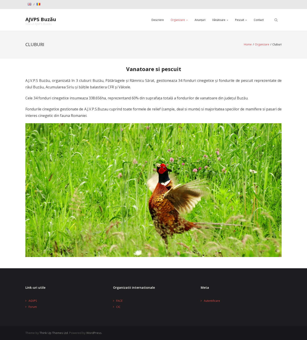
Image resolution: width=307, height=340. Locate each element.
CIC (118, 307)
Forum (33, 307)
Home (248, 44)
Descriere (157, 20)
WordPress (94, 333)
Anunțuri (200, 20)
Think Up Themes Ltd (54, 333)
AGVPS (33, 301)
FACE (119, 301)
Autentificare (212, 301)
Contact (259, 20)
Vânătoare (218, 20)
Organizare (178, 20)
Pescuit (239, 20)
